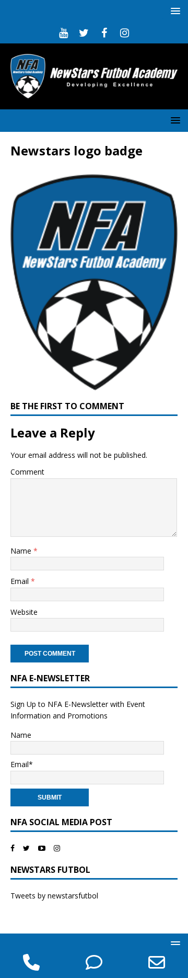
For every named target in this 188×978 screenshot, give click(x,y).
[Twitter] (84, 33)
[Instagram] (124, 33)
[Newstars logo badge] (94, 384)
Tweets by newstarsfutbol (54, 896)
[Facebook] (104, 33)
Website (24, 612)
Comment (27, 472)
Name (21, 551)
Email (20, 581)
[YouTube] (63, 33)
